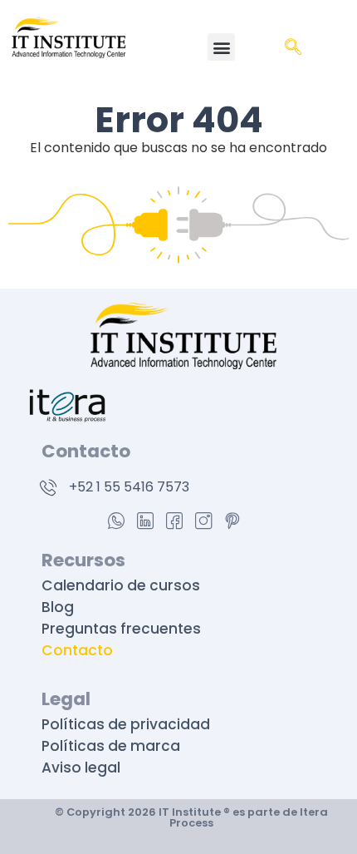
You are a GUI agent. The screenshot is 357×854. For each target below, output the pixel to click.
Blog (58, 607)
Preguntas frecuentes (121, 629)
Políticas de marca (112, 746)
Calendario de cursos (121, 585)
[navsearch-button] (293, 48)
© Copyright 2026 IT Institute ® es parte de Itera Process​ (191, 817)
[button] (221, 47)
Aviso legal (81, 767)
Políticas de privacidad (127, 724)
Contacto (77, 650)
